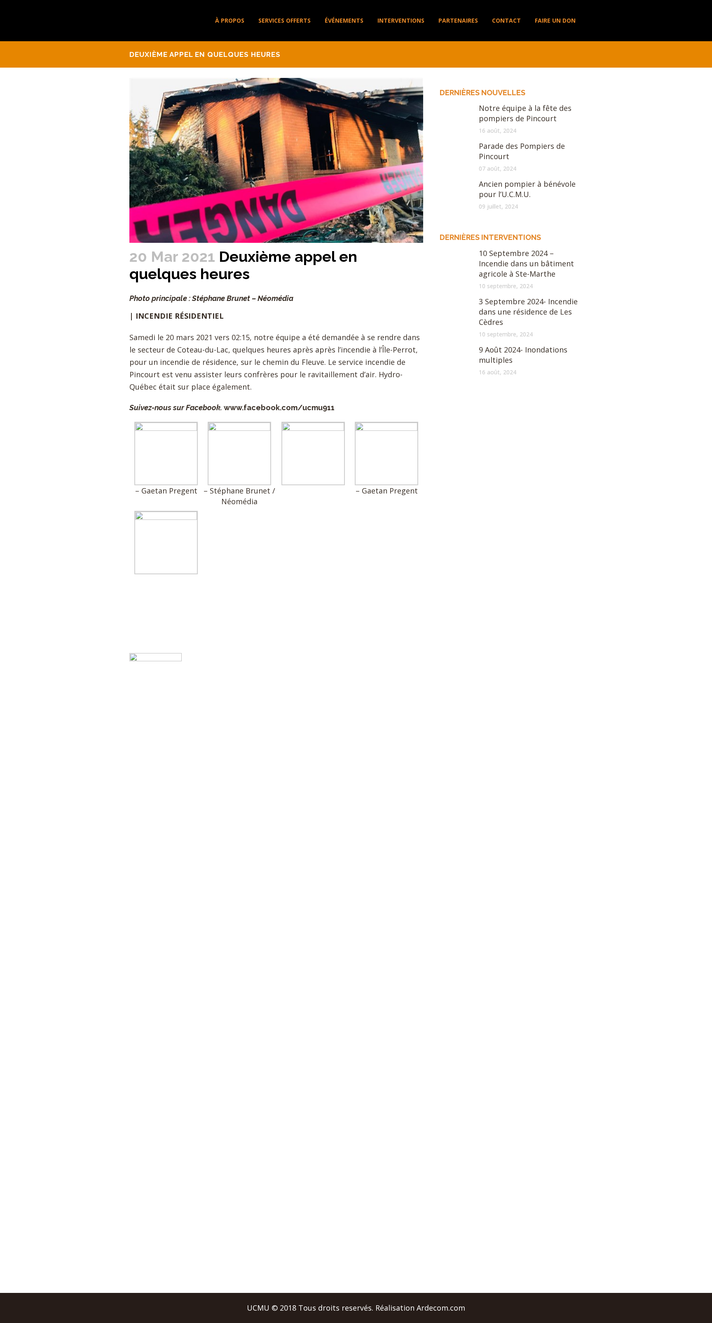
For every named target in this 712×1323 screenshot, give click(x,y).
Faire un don (273, 790)
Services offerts (278, 710)
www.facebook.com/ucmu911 (279, 407)
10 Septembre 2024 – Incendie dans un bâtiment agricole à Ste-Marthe (526, 263)
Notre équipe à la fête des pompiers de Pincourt (525, 113)
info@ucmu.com (395, 714)
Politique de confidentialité (299, 806)
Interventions (275, 742)
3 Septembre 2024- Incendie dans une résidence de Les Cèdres (528, 311)
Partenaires (271, 758)
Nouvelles (268, 694)
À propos (267, 678)
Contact (265, 774)
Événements (272, 726)
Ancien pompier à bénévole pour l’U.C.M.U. (527, 189)
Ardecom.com (441, 1308)
